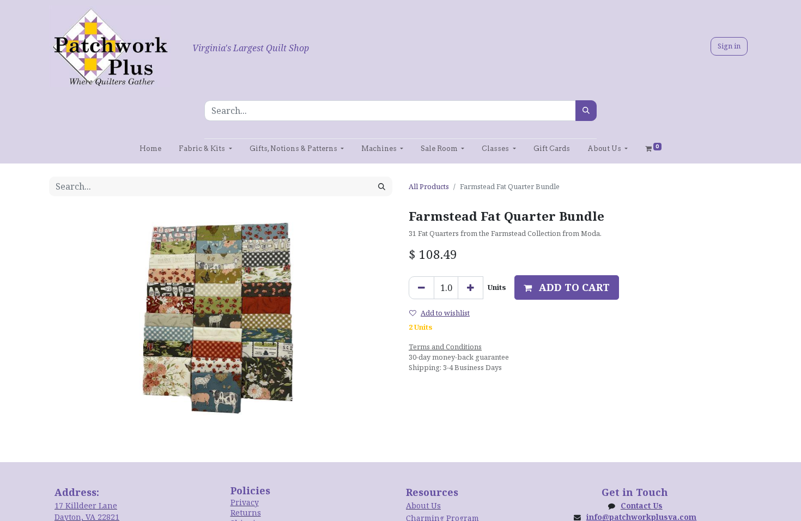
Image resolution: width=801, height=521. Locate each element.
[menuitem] (150, 148)
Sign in (729, 46)
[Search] (586, 110)
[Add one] (470, 287)
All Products (429, 186)
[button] (566, 287)
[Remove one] (421, 287)
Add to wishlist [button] (445, 313)
